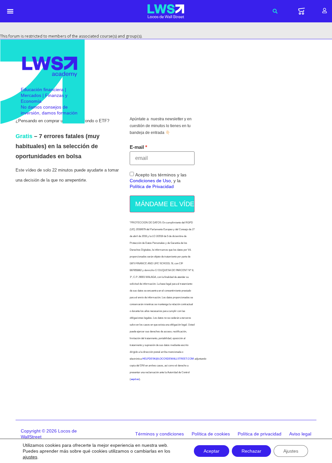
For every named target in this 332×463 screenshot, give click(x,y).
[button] (10, 11)
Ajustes (290, 451)
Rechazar (251, 451)
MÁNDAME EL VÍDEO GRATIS (165, 204)
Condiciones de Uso (150, 180)
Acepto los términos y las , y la (158, 180)
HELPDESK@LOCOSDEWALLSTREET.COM (168, 358)
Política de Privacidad (152, 186)
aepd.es (135, 379)
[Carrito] (301, 11)
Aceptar (211, 451)
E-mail (137, 147)
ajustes (30, 456)
